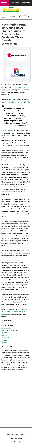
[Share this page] (29, 16)
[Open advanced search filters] (24, 16)
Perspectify (20, 102)
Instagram (17, 302)
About (8, 434)
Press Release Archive (18, 434)
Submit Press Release (16, 438)
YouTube (4, 342)
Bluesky (4, 335)
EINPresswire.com (19, 87)
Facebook (4, 340)
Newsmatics (5, 90)
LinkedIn (4, 333)
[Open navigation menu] (3, 16)
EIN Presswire (9, 102)
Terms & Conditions (16, 442)
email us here (6, 328)
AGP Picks (4, 3)
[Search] (20, 16)
